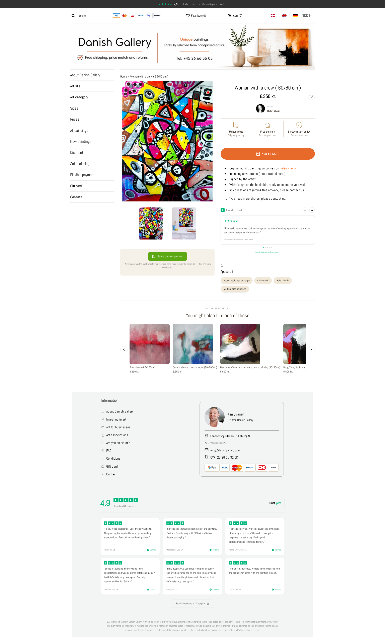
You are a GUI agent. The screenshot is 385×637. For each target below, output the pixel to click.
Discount (76, 152)
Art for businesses (118, 427)
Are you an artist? (118, 443)
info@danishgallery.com (225, 450)
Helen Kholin (273, 111)
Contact (76, 196)
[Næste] (311, 349)
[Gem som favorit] (311, 96)
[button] (308, 16)
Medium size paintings (235, 289)
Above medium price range (237, 280)
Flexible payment (82, 174)
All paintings (79, 130)
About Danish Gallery (85, 74)
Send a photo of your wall (170, 256)
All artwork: (263, 280)
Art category (79, 97)
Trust (275, 503)
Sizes (74, 108)
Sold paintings (80, 163)
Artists (75, 86)
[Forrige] (124, 349)
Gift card (112, 466)
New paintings (80, 141)
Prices (74, 119)
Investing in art (116, 419)
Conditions (113, 458)
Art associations (117, 435)
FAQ (108, 450)
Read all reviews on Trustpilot (191, 603)
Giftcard (76, 185)
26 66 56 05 (218, 443)
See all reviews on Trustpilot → (267, 252)
